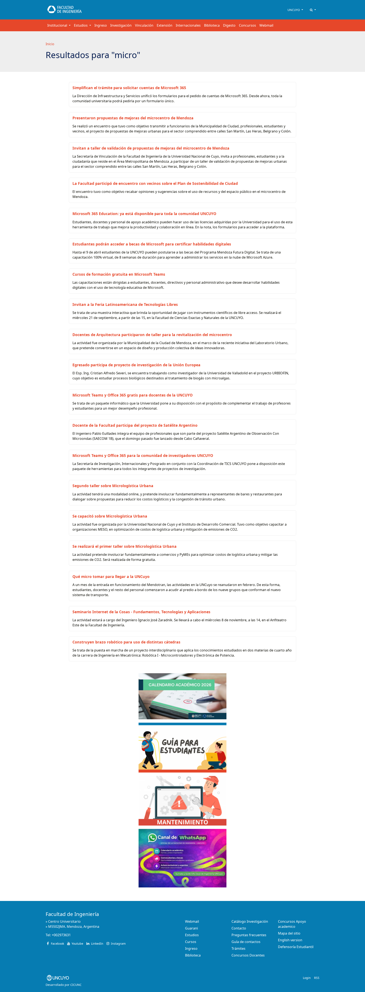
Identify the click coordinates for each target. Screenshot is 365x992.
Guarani (191, 928)
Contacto (239, 928)
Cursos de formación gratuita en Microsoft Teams (118, 274)
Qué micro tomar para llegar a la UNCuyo (111, 576)
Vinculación (144, 25)
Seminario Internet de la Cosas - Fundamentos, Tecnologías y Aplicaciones (141, 611)
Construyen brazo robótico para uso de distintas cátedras (126, 642)
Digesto (229, 25)
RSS (316, 978)
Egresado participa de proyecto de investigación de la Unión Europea (136, 364)
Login (307, 978)
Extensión (164, 25)
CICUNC (76, 985)
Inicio (50, 44)
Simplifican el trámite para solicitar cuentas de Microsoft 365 (129, 87)
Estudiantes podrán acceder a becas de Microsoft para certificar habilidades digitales (151, 244)
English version (290, 940)
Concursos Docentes (248, 955)
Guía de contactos (246, 941)
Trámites (238, 948)
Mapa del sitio (289, 933)
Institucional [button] (57, 25)
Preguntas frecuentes (249, 935)
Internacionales (188, 25)
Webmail (266, 25)
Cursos (190, 941)
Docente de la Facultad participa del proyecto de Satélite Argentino (134, 425)
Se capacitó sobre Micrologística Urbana (109, 516)
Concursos (247, 25)
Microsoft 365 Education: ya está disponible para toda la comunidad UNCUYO (144, 213)
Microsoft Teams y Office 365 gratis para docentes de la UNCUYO (132, 395)
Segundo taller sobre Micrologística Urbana (112, 485)
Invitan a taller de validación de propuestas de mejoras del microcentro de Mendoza (150, 148)
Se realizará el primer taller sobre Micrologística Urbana (124, 546)
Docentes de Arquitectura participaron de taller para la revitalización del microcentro (152, 334)
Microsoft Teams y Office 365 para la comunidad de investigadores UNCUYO (142, 455)
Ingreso (100, 25)
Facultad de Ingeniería (72, 913)
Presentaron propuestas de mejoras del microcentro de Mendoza (132, 117)
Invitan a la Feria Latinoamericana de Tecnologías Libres (125, 304)
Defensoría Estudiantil (295, 946)
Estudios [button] (81, 25)
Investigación (121, 25)
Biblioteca (212, 25)
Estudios (192, 935)
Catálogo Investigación (250, 921)
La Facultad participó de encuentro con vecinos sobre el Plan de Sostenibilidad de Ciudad (155, 183)
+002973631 (61, 935)
